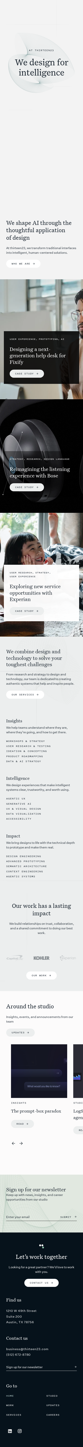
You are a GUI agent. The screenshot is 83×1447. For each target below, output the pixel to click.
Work (10, 1405)
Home (10, 1396)
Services (13, 1415)
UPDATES (53, 1405)
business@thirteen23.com (27, 1349)
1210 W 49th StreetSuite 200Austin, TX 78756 (21, 1316)
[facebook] (20, 1431)
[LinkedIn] (10, 1431)
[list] (44, 1089)
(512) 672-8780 (18, 1354)
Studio (52, 1396)
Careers (53, 1415)
